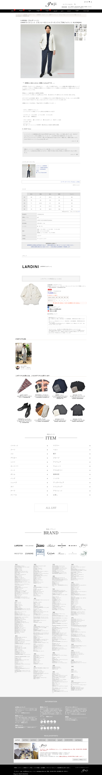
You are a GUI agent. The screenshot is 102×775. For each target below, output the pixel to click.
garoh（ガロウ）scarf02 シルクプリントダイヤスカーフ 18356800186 (24, 396)
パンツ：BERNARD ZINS (41, 170)
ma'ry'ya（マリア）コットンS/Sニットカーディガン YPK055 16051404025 (77, 420)
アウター (90, 6)
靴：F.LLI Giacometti (41, 172)
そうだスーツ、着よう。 (79, 7)
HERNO (82, 6)
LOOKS (38, 10)
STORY (47, 10)
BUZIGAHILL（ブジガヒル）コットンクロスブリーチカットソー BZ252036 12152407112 (42, 396)
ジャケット (70, 7)
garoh (62, 10)
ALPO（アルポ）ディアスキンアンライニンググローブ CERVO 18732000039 (42, 420)
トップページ (19, 14)
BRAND (21, 10)
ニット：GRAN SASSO (42, 167)
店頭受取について (52, 314)
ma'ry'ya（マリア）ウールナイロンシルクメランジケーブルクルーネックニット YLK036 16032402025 (77, 396)
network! (69, 10)
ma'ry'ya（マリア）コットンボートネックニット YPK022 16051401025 (59, 420)
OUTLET (85, 10)
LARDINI (72, 6)
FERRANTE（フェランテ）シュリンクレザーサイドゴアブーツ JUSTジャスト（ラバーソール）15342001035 (24, 421)
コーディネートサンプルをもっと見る (70, 181)
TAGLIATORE (77, 6)
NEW (12, 10)
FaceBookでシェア (54, 307)
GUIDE (77, 10)
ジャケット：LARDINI (41, 166)
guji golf (55, 10)
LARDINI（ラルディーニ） (29, 14)
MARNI (85, 6)
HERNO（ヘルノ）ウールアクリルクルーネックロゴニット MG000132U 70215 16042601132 (60, 396)
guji (69, 6)
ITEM (29, 10)
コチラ (78, 211)
